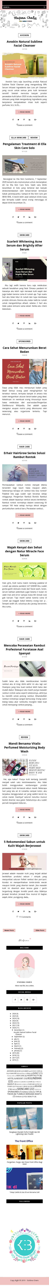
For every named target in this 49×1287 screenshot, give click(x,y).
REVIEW (34, 137)
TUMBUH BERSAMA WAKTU (29, 1094)
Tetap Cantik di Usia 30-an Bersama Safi (24, 1192)
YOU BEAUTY (29, 1096)
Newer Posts (9, 930)
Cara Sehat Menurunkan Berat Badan (24, 350)
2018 (14, 1055)
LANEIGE (16, 1082)
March (16, 1046)
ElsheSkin (22, 1073)
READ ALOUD (28, 1086)
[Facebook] (15, 999)
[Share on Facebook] (13, 119)
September (18, 1036)
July (15, 1039)
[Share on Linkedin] (29, 119)
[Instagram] (27, 999)
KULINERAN (34, 1078)
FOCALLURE (10, 1076)
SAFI (13, 1089)
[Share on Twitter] (18, 119)
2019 (14, 1053)
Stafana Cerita (27, 1092)
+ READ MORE (24, 112)
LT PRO (37, 1082)
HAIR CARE (24, 446)
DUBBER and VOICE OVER (31, 1071)
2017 (14, 1058)
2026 (14, 1014)
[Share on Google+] (35, 119)
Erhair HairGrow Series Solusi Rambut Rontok (24, 455)
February (17, 1048)
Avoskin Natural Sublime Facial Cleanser (24, 43)
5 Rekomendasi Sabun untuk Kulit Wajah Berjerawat (24, 844)
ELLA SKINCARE (18, 137)
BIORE (19, 1071)
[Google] (34, 999)
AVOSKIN (24, 35)
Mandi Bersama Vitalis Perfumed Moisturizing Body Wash (24, 747)
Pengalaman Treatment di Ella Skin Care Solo (24, 146)
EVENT (36, 1073)
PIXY (38, 1084)
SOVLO (37, 1089)
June (16, 1041)
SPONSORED (25, 341)
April (16, 1043)
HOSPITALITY (33, 1075)
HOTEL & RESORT (15, 1078)
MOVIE (19, 1084)
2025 (14, 1016)
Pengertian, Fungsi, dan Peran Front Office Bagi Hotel (24, 1163)
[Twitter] (21, 999)
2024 (14, 1018)
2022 (14, 1023)
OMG (24, 1084)
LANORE (23, 1082)
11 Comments (25, 917)
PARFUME (31, 1084)
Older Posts (40, 930)
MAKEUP (10, 1084)
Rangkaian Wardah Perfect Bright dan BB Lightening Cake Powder (24, 1133)
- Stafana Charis (32, 1280)
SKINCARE (24, 235)
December (18, 1030)
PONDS (10, 1086)
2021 (14, 1025)
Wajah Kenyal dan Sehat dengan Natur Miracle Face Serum (24, 551)
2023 (14, 1021)
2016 (14, 1060)
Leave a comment (24, 125)
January (17, 1051)
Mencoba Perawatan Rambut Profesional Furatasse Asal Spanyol (24, 649)
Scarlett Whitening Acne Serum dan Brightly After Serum (24, 245)
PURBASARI (18, 1086)
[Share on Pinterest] (24, 119)
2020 (14, 1028)
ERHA (28, 1073)
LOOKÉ (30, 1082)
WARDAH (18, 1097)
